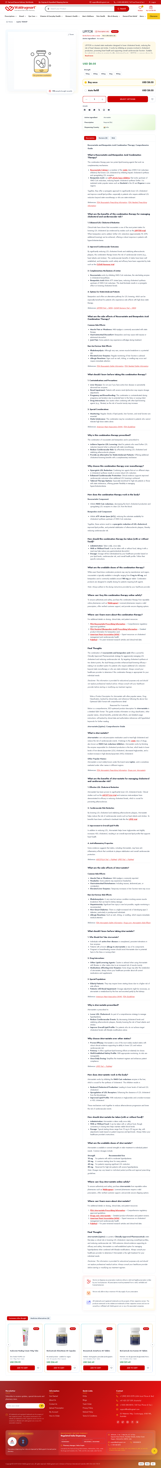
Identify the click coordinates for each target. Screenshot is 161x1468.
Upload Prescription (56, 1408)
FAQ (113, 138)
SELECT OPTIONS (127, 99)
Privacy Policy (88, 1408)
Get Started (53, 1396)
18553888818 (137, 1442)
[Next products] (152, 1345)
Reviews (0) (103, 138)
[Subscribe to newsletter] (41, 1406)
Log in (153, 2)
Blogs (85, 1400)
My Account (53, 1412)
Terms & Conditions (90, 1416)
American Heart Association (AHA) (109, 426)
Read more (89, 56)
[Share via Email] (89, 110)
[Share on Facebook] (85, 110)
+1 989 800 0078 (116, 1445)
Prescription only (103, 32)
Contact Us (53, 1404)
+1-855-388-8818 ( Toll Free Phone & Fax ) (130, 2)
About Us (52, 1400)
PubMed (93, 639)
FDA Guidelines (129, 426)
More (142, 16)
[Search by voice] (47, 8)
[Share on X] (99, 110)
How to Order (54, 1416)
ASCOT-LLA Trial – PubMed (106, 859)
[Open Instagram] (104, 110)
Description (90, 138)
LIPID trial (133, 819)
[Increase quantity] (102, 99)
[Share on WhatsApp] (94, 110)
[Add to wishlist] (152, 99)
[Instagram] (127, 1422)
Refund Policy (88, 1412)
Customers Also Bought (17, 1318)
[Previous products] (9, 1345)
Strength (87, 70)
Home (10, 22)
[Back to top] (154, 1451)
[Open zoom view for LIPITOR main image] (42, 61)
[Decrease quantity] (86, 99)
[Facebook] (118, 1422)
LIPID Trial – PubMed (126, 859)
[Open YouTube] (109, 110)
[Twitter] (123, 1422)
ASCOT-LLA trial (109, 795)
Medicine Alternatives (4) (40, 1318)
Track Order (87, 1404)
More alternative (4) (108, 36)
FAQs (85, 1396)
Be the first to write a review (91, 36)
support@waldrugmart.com (100, 2)
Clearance (153, 16)
